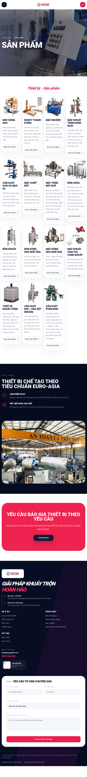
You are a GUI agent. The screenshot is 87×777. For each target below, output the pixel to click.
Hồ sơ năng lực (8, 619)
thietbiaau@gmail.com (10, 653)
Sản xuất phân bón (52, 308)
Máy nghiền (53, 120)
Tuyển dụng (6, 627)
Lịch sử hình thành (9, 616)
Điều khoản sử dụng (34, 762)
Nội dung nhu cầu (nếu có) (16, 715)
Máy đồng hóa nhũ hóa (54, 250)
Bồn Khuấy (9, 249)
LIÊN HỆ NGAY (43, 538)
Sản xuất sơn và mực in (10, 185)
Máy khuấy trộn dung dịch (74, 123)
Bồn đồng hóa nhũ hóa (32, 250)
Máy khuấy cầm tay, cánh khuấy (75, 252)
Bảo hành (5, 637)
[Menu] (4, 4)
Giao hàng (6, 641)
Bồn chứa (73, 182)
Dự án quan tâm (12, 701)
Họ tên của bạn (12, 687)
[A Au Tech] (43, 5)
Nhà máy (5, 623)
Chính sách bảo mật (12, 762)
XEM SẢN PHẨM (11, 147)
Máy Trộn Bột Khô (52, 184)
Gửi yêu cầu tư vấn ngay (43, 739)
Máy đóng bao (51, 616)
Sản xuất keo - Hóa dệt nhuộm (32, 309)
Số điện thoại (50, 687)
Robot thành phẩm (52, 619)
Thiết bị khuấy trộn (10, 308)
